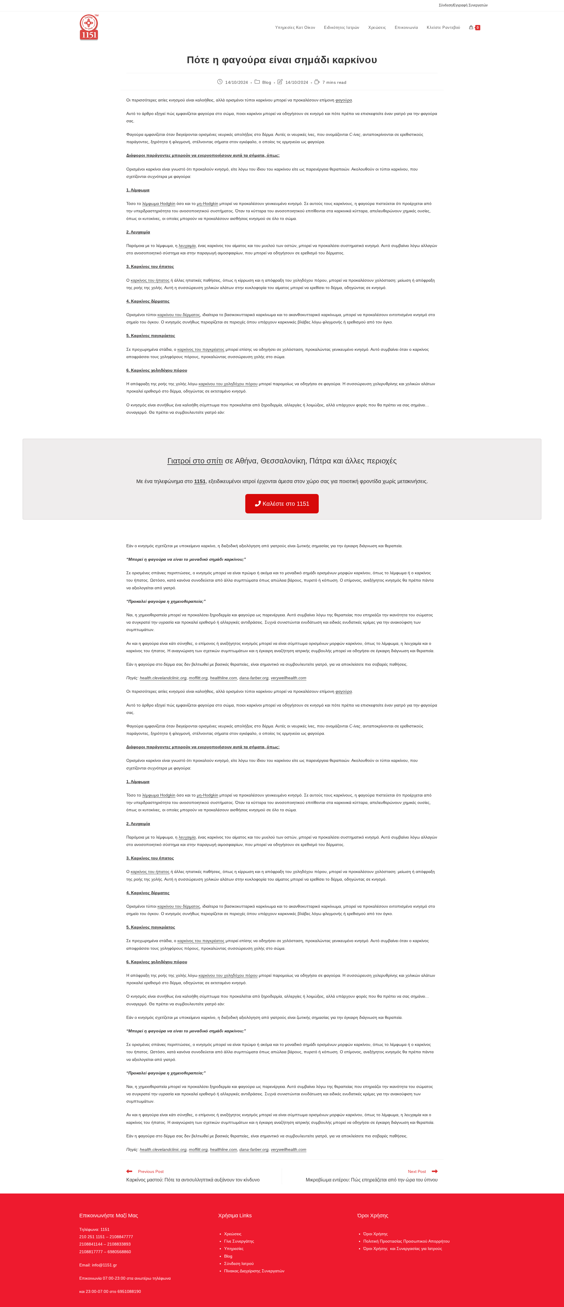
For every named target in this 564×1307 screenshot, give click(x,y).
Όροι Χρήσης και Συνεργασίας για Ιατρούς (402, 1248)
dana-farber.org (253, 677)
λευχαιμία (187, 245)
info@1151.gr (104, 1265)
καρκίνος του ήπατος (150, 280)
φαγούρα (343, 100)
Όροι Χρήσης (375, 1233)
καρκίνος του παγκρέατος (200, 349)
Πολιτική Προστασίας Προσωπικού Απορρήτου (406, 1241)
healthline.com (223, 677)
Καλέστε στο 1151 (285, 503)
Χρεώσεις (232, 1233)
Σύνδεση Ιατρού (239, 1263)
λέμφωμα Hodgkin (158, 203)
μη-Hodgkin (207, 203)
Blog (266, 82)
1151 (200, 481)
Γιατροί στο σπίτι (195, 460)
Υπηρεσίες (234, 1248)
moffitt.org (198, 677)
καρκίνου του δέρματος (178, 314)
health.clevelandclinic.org (163, 677)
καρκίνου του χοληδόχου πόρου (228, 383)
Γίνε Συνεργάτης (239, 1241)
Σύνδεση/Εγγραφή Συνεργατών (463, 5)
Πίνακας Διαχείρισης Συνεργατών (254, 1270)
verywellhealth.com (288, 677)
